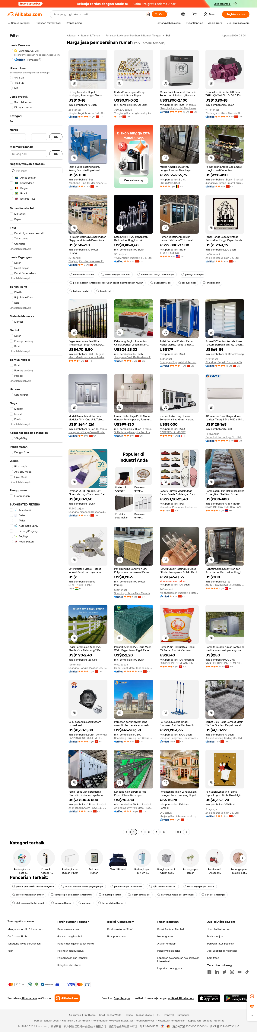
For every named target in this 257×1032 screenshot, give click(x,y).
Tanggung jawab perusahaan (24, 943)
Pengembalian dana (168, 950)
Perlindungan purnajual (70, 950)
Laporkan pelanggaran (170, 968)
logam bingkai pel (141, 894)
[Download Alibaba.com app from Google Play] (236, 998)
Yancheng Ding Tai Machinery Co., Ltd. (87, 182)
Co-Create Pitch (17, 936)
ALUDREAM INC (169, 252)
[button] (148, 14)
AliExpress (75, 1014)
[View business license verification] (162, 1026)
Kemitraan (213, 957)
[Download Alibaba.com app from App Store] (209, 998)
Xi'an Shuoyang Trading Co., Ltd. (223, 737)
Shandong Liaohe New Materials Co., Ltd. (133, 593)
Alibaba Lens (29, 998)
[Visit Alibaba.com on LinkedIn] (217, 972)
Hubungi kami (165, 936)
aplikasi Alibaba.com (181, 998)
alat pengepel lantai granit (30, 903)
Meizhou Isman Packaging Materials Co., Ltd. (179, 592)
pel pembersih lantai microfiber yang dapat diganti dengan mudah (108, 282)
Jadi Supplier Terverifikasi (222, 950)
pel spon (86, 903)
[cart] (195, 14)
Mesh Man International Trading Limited (87, 357)
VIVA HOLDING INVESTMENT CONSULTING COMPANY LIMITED (224, 663)
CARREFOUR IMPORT (173, 432)
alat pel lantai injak (215, 894)
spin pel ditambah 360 (164, 886)
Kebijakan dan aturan (69, 964)
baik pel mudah (81, 291)
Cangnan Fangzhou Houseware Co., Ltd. (179, 737)
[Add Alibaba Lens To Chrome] (67, 998)
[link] (252, 996)
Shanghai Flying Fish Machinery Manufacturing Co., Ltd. (179, 108)
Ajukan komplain (166, 943)
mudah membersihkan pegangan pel (84, 886)
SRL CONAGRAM (170, 182)
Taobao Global (144, 1014)
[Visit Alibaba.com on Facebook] (209, 972)
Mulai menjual (215, 936)
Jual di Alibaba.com (218, 929)
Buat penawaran (116, 936)
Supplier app (122, 998)
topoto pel (105, 291)
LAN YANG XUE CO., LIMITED (85, 737)
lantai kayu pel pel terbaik (200, 886)
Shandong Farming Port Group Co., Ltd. (133, 737)
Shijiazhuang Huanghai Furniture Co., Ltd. (133, 432)
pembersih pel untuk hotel (128, 886)
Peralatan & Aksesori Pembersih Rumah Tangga (133, 35)
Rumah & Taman (90, 35)
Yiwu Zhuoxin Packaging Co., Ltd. (133, 257)
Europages (183, 1014)
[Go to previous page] (126, 832)
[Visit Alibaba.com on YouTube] (239, 972)
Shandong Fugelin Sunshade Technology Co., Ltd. (224, 362)
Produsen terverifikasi (120, 929)
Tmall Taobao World (110, 1014)
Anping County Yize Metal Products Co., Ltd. (133, 807)
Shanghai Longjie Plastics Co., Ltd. (87, 667)
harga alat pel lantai (112, 903)
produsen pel (189, 282)
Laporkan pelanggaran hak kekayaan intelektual (178, 959)
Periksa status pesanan (220, 943)
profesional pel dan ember (30, 894)
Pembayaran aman (68, 929)
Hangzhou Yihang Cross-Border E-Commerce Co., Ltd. (87, 432)
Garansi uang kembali (69, 936)
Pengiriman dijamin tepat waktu (75, 943)
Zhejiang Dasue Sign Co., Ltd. (222, 257)
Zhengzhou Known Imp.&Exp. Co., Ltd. (87, 807)
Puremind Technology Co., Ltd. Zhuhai (224, 437)
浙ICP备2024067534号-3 (224, 1026)
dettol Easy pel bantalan (117, 274)
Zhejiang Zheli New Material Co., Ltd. (224, 113)
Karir (10, 950)
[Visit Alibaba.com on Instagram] (232, 972)
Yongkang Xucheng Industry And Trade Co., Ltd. (133, 113)
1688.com (90, 1014)
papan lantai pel (162, 282)
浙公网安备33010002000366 (190, 1026)
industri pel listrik (112, 894)
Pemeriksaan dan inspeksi (72, 957)
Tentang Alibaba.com (21, 921)
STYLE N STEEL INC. (80, 584)
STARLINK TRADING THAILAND (224, 506)
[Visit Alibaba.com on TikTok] (247, 972)
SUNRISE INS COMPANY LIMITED (179, 663)
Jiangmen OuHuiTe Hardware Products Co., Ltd (133, 357)
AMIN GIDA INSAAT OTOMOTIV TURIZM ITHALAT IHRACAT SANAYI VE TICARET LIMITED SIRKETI (224, 584)
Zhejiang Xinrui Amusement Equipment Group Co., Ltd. (87, 261)
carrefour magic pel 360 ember (177, 894)
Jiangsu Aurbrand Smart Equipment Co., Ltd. (224, 182)
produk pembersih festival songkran (35, 886)
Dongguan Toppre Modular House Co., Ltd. (179, 362)
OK (56, 136)
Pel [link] (168, 35)
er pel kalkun (213, 282)
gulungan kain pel (194, 274)
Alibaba (71, 35)
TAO (157, 1014)
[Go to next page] (186, 832)
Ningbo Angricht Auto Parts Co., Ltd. (87, 113)
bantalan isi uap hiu (83, 274)
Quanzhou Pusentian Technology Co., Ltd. (179, 506)
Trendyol (168, 1014)
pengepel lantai (63, 903)
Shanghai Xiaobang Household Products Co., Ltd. (87, 511)
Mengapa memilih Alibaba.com (25, 929)
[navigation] (36, 434)
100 (179, 832)
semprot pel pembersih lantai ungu (73, 894)
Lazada (129, 1014)
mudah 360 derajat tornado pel (157, 274)
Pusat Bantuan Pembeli (170, 929)
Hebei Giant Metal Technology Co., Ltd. (133, 667)
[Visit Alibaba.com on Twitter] (224, 972)
